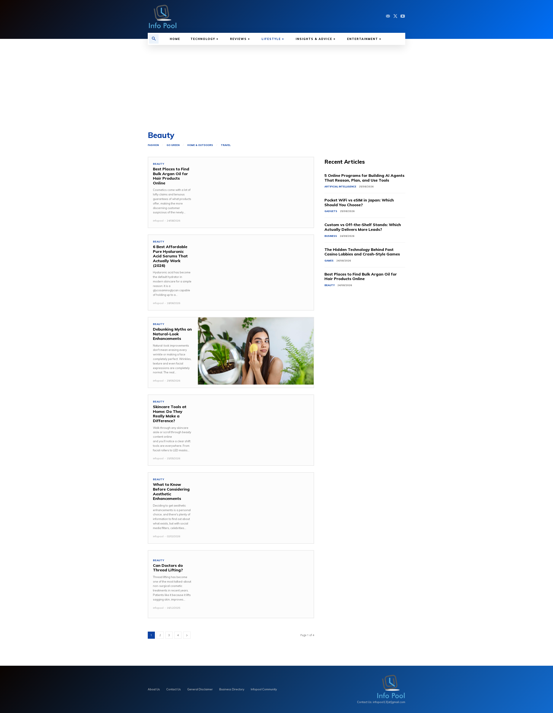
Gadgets (330, 211)
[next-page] (187, 635)
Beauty (158, 164)
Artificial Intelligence (340, 186)
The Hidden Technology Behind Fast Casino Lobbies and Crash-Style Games (362, 252)
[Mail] (388, 16)
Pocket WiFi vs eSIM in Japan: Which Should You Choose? (359, 202)
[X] (395, 16)
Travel (225, 145)
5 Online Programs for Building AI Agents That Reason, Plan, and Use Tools (364, 178)
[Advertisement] (276, 88)
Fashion (153, 145)
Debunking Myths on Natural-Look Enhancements (172, 334)
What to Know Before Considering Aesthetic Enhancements (171, 491)
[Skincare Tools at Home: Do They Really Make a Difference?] (256, 428)
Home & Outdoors (200, 145)
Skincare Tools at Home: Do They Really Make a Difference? (169, 413)
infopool (158, 220)
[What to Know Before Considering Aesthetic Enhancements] (256, 506)
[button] (154, 39)
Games (329, 260)
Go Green (173, 145)
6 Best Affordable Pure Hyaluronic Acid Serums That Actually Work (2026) (170, 256)
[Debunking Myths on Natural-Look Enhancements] (256, 351)
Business (330, 236)
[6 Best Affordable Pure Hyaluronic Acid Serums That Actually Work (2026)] (256, 268)
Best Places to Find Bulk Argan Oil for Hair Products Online (171, 175)
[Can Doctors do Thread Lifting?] (256, 584)
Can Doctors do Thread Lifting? (168, 568)
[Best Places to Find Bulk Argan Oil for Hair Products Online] (256, 190)
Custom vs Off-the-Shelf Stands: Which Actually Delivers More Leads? (362, 227)
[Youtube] (402, 16)
